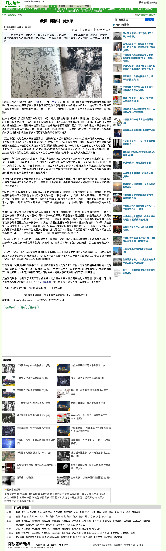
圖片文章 (80, 525)
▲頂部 (140, 545)
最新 (18, 512)
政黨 (63, 516)
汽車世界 (56, 533)
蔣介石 (58, 497)
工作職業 (75, 9)
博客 (87, 6)
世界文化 (139, 9)
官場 (93, 512)
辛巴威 (73, 497)
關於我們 (97, 545)
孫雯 (42, 497)
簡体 (141, 2)
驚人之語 (44, 516)
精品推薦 (86, 529)
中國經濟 (74, 494)
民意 (98, 516)
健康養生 (19, 9)
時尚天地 (76, 533)
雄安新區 (49, 497)
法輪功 (102, 494)
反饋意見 (107, 545)
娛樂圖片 (96, 529)
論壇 (79, 6)
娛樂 (71, 6)
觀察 (23, 307)
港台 (122, 512)
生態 (117, 512)
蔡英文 (101, 497)
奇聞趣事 (86, 533)
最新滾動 (10, 9)
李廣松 (38, 295)
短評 (69, 516)
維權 (105, 512)
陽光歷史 (77, 537)
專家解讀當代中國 (50, 537)
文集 (58, 516)
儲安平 (33, 307)
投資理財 (130, 9)
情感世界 (36, 533)
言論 (24, 516)
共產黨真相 (10, 307)
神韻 (24, 494)
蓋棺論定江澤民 (33, 537)
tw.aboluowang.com (34, 1)
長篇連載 (88, 11)
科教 (87, 512)
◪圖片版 (147, 15)
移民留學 (66, 533)
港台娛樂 (56, 529)
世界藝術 (70, 11)
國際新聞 (57, 512)
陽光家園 (108, 537)
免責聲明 (118, 545)
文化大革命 (45, 282)
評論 (45, 6)
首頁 (29, 6)
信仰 (128, 512)
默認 (108, 30)
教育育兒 (84, 9)
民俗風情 (124, 533)
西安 (54, 102)
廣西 (30, 288)
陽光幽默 (87, 537)
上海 (37, 102)
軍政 (24, 512)
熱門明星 (46, 529)
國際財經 (68, 512)
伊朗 (6, 494)
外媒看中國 (32, 516)
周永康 (15, 501)
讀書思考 (149, 9)
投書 (81, 516)
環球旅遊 (114, 533)
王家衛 (22, 501)
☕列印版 (139, 15)
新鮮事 (62, 6)
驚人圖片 (20, 537)
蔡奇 (94, 497)
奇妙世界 (104, 533)
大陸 (39, 512)
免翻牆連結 (150, 2)
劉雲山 (80, 497)
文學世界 (79, 11)
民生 (99, 512)
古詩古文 (121, 9)
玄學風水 (65, 9)
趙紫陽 (7, 501)
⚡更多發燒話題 (12, 489)
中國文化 (93, 9)
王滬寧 (22, 497)
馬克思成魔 (46, 494)
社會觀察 (46, 533)
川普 (30, 494)
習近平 (65, 494)
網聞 (81, 512)
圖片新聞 (98, 11)
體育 (111, 512)
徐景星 (13, 30)
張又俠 (95, 494)
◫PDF (154, 15)
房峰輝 (88, 497)
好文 (75, 516)
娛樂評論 (76, 529)
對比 (87, 516)
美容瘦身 (112, 9)
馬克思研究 (66, 537)
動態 (52, 516)
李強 (29, 497)
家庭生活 (38, 9)
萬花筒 (95, 533)
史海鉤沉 (28, 9)
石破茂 (35, 497)
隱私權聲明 (129, 545)
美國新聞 (31, 512)
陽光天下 (98, 537)
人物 (76, 512)
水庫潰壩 (57, 494)
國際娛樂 (66, 529)
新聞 (37, 6)
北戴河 (65, 497)
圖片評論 (106, 516)
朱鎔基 (13, 494)
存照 (93, 516)
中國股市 (14, 497)
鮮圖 (133, 533)
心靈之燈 (47, 9)
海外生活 (56, 9)
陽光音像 (118, 537)
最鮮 (18, 533)
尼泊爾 (30, 501)
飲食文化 (26, 533)
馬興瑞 (36, 494)
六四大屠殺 (85, 494)
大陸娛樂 (26, 529)
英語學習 (61, 11)
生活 (53, 6)
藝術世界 (102, 9)
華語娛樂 (36, 529)
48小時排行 (122, 24)
